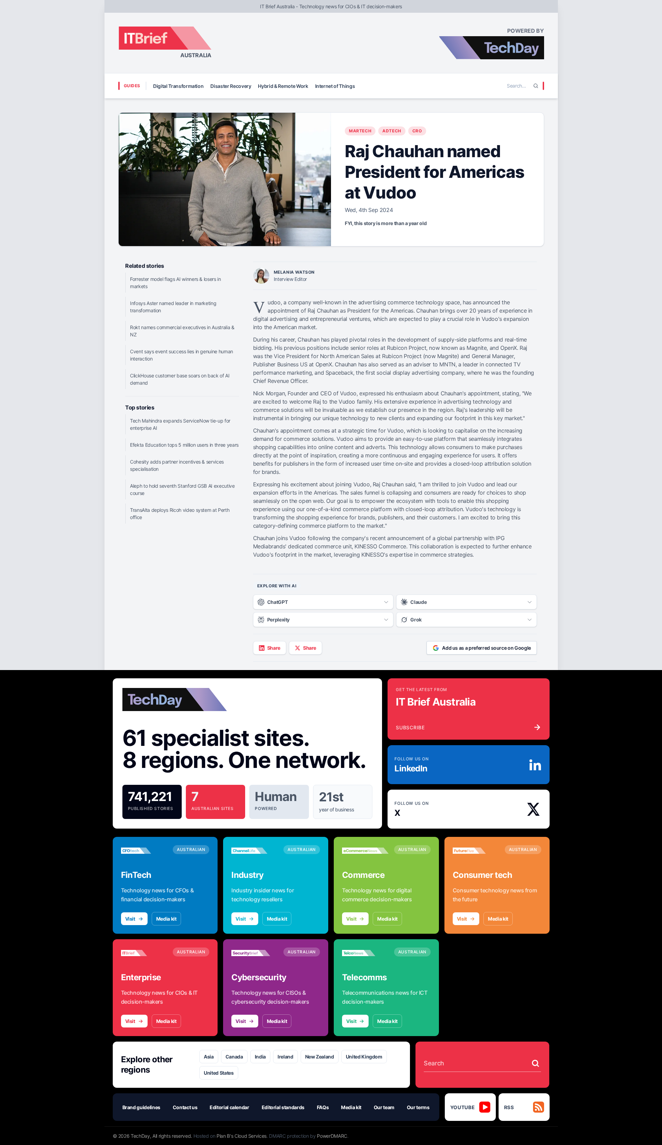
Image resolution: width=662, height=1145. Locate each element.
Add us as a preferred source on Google (486, 648)
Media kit (166, 919)
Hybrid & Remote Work (283, 86)
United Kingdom (364, 1057)
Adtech (391, 130)
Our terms (418, 1107)
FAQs (323, 1107)
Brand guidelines (141, 1107)
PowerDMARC (332, 1136)
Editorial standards (283, 1107)
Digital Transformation (178, 86)
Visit (130, 919)
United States (218, 1073)
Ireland (285, 1057)
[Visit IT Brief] (144, 953)
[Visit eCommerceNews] (365, 850)
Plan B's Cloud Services (242, 1136)
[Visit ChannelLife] (254, 850)
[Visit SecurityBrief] (254, 953)
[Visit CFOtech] (144, 850)
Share (273, 648)
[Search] (536, 86)
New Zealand (319, 1057)
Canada (234, 1057)
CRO (417, 130)
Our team (384, 1107)
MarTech (360, 130)
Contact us (185, 1107)
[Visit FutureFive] (476, 850)
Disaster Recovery (230, 86)
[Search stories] (535, 1063)
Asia (209, 1057)
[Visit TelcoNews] (365, 953)
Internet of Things (335, 86)
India (260, 1057)
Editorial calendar (229, 1107)
